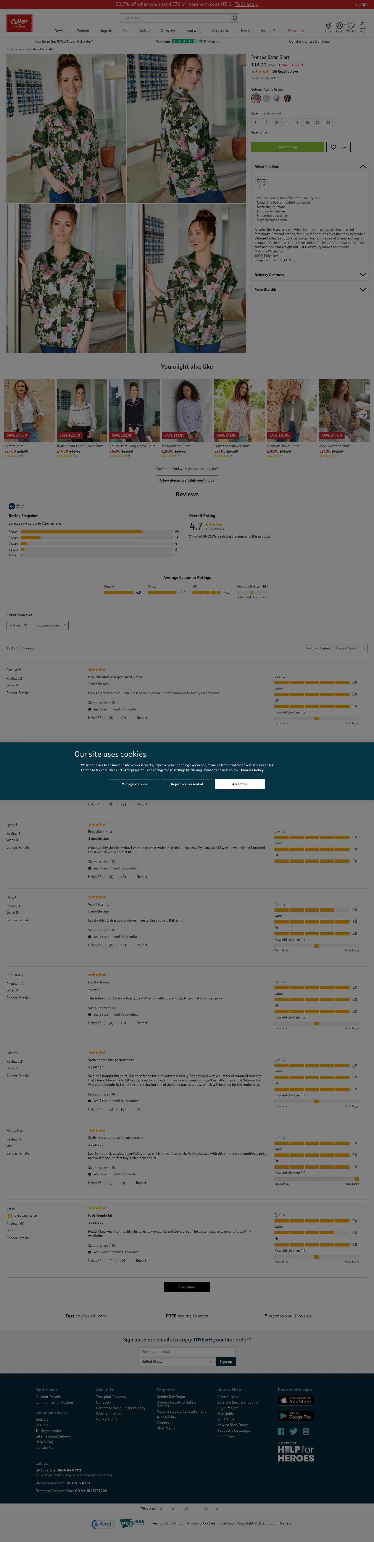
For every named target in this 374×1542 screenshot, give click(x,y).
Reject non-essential (187, 784)
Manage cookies (134, 784)
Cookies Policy (252, 770)
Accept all (240, 784)
